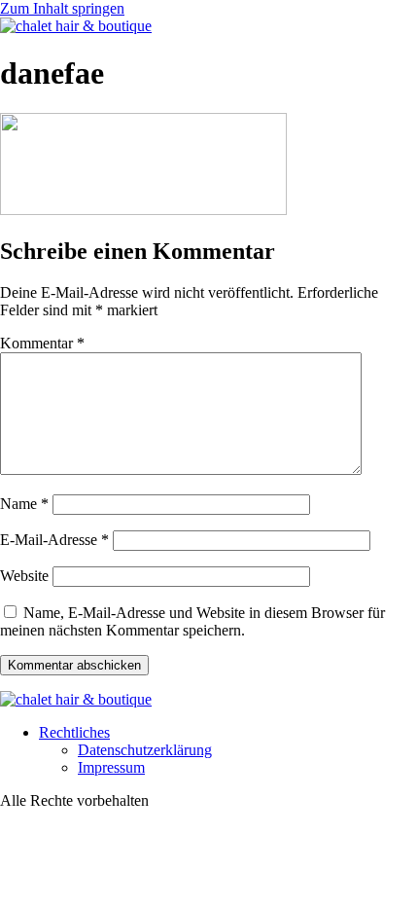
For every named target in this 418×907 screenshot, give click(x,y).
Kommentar (42, 343)
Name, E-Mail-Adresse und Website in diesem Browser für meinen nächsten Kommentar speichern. (192, 621)
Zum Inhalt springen (62, 8)
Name (24, 503)
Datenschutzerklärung (145, 750)
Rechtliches (74, 732)
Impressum (111, 767)
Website (24, 575)
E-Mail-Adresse (54, 539)
